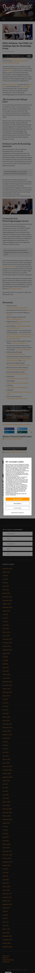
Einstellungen (17, 508)
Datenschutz (14, 512)
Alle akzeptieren (17, 499)
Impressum (21, 512)
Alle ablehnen (17, 503)
